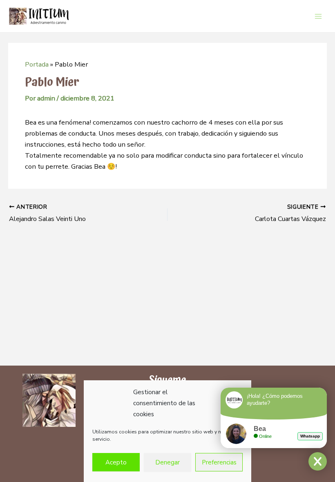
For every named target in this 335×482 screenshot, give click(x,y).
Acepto (116, 462)
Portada (37, 64)
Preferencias (219, 462)
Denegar (167, 462)
